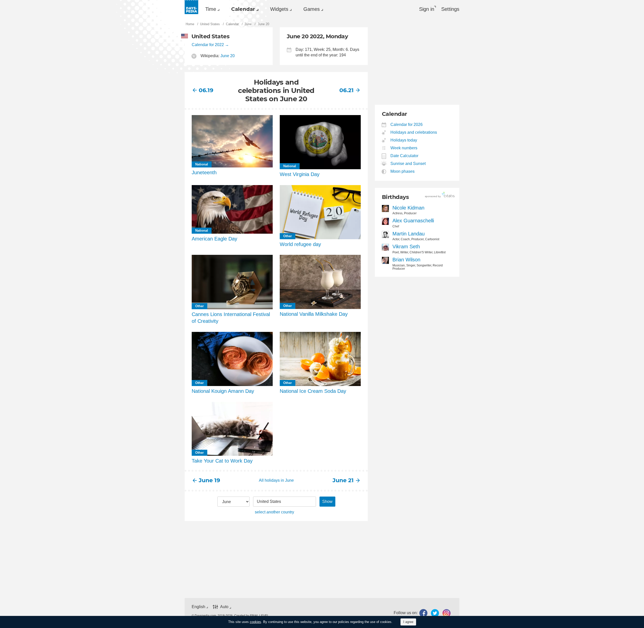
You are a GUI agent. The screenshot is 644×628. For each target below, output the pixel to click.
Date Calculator (404, 156)
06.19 (206, 90)
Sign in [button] (426, 9)
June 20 (227, 56)
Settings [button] (450, 9)
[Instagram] (446, 613)
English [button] (198, 607)
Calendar (243, 9)
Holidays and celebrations (414, 132)
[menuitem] (211, 9)
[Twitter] (435, 613)
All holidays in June (276, 480)
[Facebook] (423, 613)
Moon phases (403, 171)
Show (327, 501)
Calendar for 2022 (208, 45)
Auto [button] (224, 607)
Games (311, 9)
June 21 (343, 480)
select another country (274, 512)
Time (210, 9)
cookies (255, 622)
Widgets (279, 9)
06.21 (346, 90)
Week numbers (404, 148)
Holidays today (404, 140)
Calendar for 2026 (407, 124)
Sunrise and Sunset (408, 163)
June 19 (209, 480)
